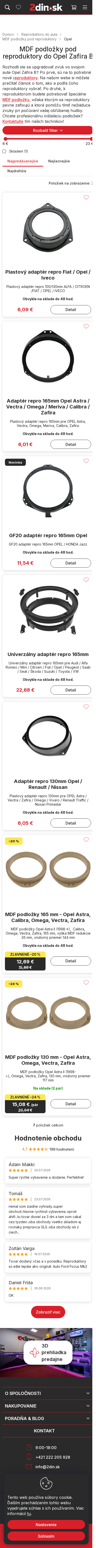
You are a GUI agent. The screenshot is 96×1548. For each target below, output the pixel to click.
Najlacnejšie (59, 161)
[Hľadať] (7, 7)
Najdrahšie (16, 171)
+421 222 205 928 (52, 1457)
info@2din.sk (47, 1466)
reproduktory (25, 77)
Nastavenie (46, 1524)
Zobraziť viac (48, 1312)
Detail (70, 309)
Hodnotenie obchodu (48, 1138)
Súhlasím (46, 1536)
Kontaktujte (12, 121)
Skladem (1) (18, 151)
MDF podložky (15, 99)
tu (29, 1513)
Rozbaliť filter (45, 130)
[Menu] (85, 7)
